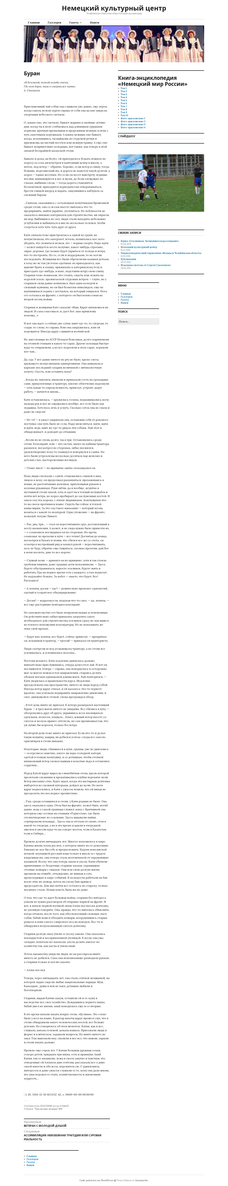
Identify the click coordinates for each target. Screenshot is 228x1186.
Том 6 (124, 103)
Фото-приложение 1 (133, 118)
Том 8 (124, 109)
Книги (94, 22)
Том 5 (124, 100)
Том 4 (124, 97)
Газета (73, 22)
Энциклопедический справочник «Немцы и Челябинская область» (161, 253)
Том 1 (124, 88)
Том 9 (124, 112)
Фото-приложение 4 (133, 127)
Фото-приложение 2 (133, 121)
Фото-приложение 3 (133, 124)
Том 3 (124, 94)
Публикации (128, 259)
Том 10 (124, 115)
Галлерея (54, 22)
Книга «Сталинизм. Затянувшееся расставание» (150, 241)
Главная (34, 22)
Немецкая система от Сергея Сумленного (146, 265)
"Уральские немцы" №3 (48, 1109)
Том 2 (124, 91)
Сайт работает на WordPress (96, 1180)
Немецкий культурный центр (114, 8)
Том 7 (124, 106)
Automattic (141, 1180)
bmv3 (65, 1106)
